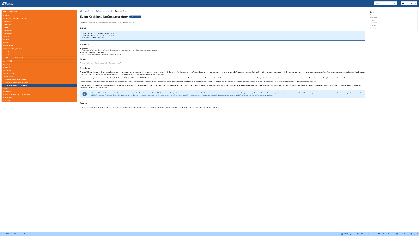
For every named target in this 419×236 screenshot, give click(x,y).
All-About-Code (386, 234)
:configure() (7, 24)
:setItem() (6, 101)
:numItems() (7, 91)
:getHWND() (7, 61)
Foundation (135, 17)
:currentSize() (7, 33)
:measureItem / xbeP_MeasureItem (15, 85)
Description (373, 22)
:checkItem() (7, 21)
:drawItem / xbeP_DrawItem (13, 49)
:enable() (6, 52)
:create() (6, 27)
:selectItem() (7, 98)
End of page (373, 28)
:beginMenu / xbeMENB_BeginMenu (15, 18)
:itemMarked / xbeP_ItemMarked (14, 79)
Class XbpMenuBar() (105, 11)
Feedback (373, 25)
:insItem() (6, 67)
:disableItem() (8, 46)
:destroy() (6, 39)
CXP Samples (348, 234)
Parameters (373, 17)
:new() (5, 88)
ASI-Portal (402, 234)
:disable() (6, 42)
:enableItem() (7, 55)
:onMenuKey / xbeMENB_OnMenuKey (16, 94)
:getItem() (6, 64)
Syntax (372, 15)
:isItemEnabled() (8, 76)
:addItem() (6, 15)
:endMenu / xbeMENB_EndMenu (14, 58)
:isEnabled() (7, 70)
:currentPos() (7, 30)
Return (372, 20)
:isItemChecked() (9, 73)
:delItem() (6, 36)
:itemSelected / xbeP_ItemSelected (15, 82)
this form (194, 107)
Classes (90, 11)
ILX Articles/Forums (367, 234)
